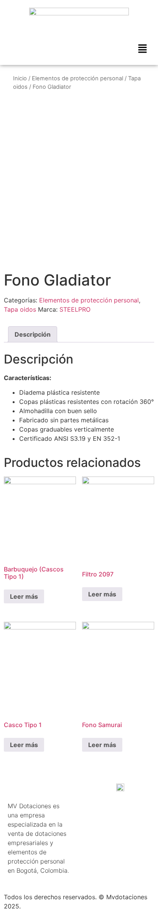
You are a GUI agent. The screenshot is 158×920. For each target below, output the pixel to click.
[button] (142, 49)
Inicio (20, 78)
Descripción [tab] (33, 334)
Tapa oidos (20, 309)
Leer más (24, 596)
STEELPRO (75, 309)
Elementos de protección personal (77, 78)
